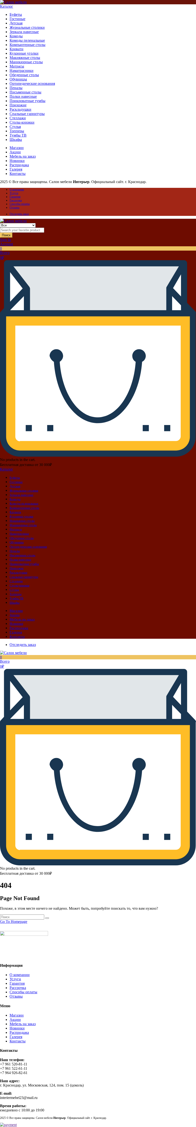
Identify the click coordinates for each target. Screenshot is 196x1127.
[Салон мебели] (13, 2)
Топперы (17, 131)
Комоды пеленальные (27, 40)
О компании (17, 189)
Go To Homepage (13, 922)
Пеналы (16, 88)
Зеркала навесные (24, 32)
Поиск (6, 235)
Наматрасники (21, 71)
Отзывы (14, 207)
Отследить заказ (19, 214)
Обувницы (18, 79)
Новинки (17, 161)
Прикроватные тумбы (27, 101)
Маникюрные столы (26, 62)
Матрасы (17, 66)
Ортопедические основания (32, 83)
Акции (15, 152)
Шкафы (16, 140)
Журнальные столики (27, 27)
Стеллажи (18, 118)
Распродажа (19, 165)
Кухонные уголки (24, 53)
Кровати (16, 49)
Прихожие (18, 105)
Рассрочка (16, 200)
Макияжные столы (25, 58)
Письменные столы (25, 92)
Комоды (16, 36)
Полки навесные (23, 96)
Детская (16, 23)
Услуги (14, 193)
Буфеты (16, 14)
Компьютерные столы (27, 45)
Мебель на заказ (23, 156)
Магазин (17, 148)
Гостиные (17, 19)
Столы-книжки (22, 122)
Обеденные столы (24, 75)
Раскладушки (20, 109)
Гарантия (15, 196)
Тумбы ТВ (18, 135)
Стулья (15, 127)
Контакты (18, 174)
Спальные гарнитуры (27, 114)
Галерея (16, 169)
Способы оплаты (20, 204)
